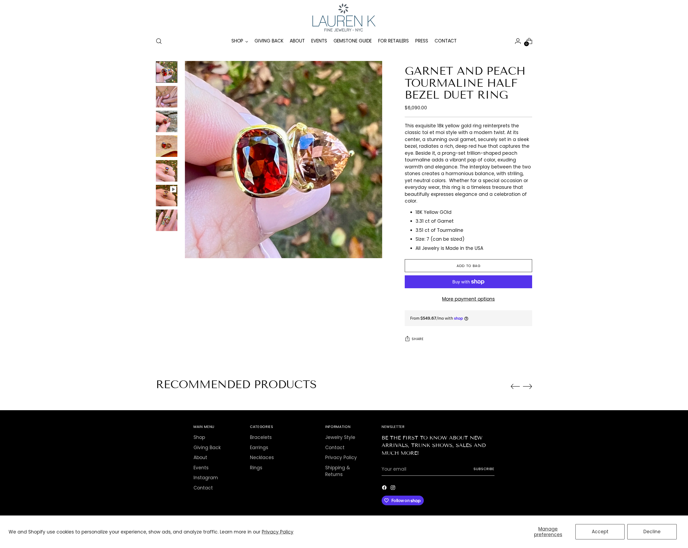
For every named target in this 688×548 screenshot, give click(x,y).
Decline (652, 531)
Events (201, 467)
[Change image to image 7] (166, 220)
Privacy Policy (277, 532)
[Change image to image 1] (166, 72)
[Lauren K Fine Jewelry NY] (344, 17)
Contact (203, 488)
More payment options (468, 299)
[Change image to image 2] (166, 96)
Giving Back (207, 447)
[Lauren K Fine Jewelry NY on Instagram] (393, 488)
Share (418, 338)
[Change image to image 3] (166, 121)
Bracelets (261, 437)
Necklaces (262, 457)
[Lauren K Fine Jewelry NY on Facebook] (385, 488)
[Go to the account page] (518, 41)
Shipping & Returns (337, 471)
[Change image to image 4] (166, 146)
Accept (600, 531)
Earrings (259, 447)
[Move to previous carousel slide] (515, 386)
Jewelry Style (340, 437)
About (200, 457)
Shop (199, 437)
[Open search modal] (158, 41)
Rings (256, 467)
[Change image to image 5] (166, 171)
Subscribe (484, 468)
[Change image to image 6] (166, 195)
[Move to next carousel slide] (527, 386)
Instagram (206, 477)
